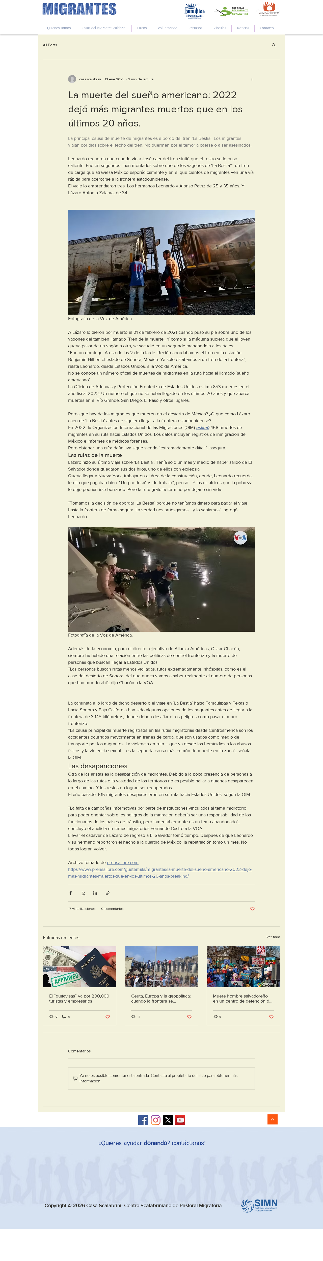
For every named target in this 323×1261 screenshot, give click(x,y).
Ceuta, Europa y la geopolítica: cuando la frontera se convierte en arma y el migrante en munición (161, 998)
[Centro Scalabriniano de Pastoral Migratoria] (143, 1120)
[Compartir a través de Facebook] (70, 893)
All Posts (50, 45)
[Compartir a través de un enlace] (107, 893)
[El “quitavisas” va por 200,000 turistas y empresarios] (79, 966)
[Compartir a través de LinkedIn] (95, 893)
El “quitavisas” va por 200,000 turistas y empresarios (79, 998)
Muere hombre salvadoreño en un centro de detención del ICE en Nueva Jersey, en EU (243, 998)
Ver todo (273, 937)
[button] (273, 45)
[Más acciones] (252, 79)
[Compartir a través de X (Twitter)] (82, 893)
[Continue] (272, 1119)
